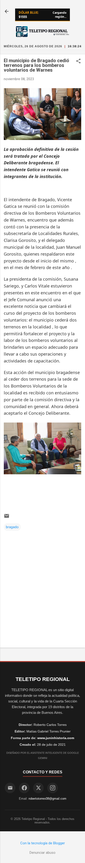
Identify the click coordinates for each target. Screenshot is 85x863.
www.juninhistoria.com (55, 738)
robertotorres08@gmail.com (47, 798)
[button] (78, 61)
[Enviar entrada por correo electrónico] (6, 517)
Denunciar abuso (42, 852)
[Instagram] (52, 788)
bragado (12, 527)
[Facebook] (24, 788)
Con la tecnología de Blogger (42, 843)
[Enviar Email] (10, 788)
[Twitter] (38, 788)
